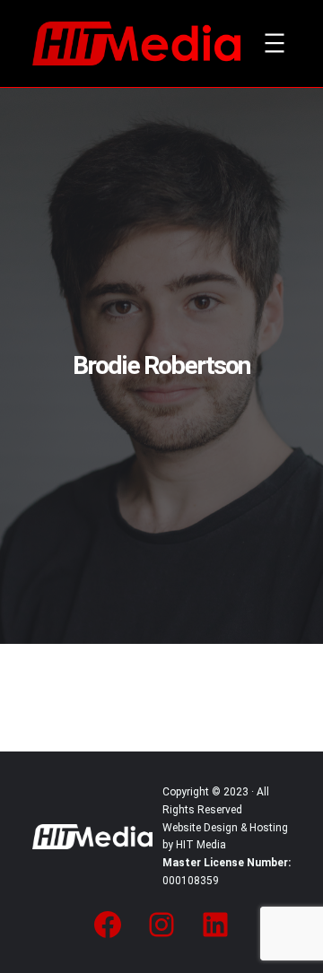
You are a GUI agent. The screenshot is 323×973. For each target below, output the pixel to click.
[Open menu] (274, 43)
